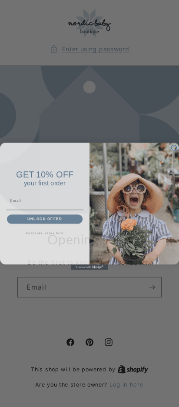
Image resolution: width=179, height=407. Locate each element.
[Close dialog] (174, 145)
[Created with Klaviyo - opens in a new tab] (89, 264)
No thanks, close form (45, 230)
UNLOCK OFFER (45, 216)
